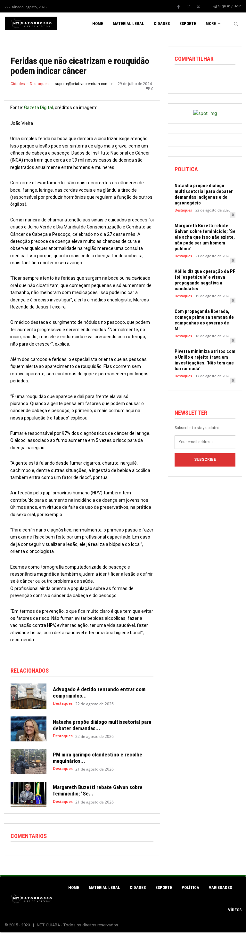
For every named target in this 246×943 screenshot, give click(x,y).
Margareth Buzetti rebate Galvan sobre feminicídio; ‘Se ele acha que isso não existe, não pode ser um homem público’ (205, 237)
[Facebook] (178, 7)
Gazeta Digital (38, 107)
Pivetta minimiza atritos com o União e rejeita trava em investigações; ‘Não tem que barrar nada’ (205, 360)
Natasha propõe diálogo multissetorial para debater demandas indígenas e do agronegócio (204, 194)
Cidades (18, 84)
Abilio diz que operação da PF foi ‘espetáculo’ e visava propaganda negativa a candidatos (205, 280)
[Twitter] (198, 7)
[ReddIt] (210, 78)
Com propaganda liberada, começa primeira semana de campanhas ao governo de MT (204, 320)
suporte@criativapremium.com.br (84, 84)
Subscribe (205, 459)
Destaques (39, 84)
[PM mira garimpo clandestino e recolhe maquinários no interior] (28, 761)
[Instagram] (188, 7)
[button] (235, 23)
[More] (225, 78)
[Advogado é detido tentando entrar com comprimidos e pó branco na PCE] (28, 695)
